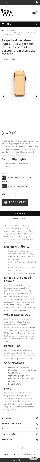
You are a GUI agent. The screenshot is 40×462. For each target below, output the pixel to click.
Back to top (18, 460)
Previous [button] (4, 96)
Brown (10, 177)
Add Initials (12, 186)
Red (23, 177)
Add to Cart (17, 202)
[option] (20, 82)
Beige (4, 177)
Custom (17, 177)
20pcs (4, 186)
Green (29, 177)
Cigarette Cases (11, 30)
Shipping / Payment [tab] (19, 218)
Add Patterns (23, 186)
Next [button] (36, 96)
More (8, 166)
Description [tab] (19, 213)
